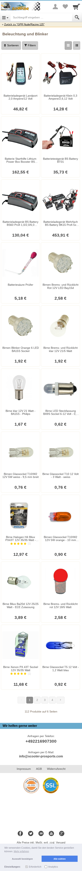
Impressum (24, 768)
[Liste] (76, 45)
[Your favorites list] (65, 6)
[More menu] (55, 6)
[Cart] (76, 6)
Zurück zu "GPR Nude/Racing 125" (24, 24)
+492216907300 (41, 741)
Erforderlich (35, 866)
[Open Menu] (5, 17)
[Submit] (77, 17)
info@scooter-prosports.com (41, 756)
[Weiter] (60, 700)
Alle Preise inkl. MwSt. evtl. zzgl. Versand (41, 842)
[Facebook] (20, 833)
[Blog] (41, 833)
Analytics (53, 866)
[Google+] (62, 833)
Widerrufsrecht (56, 768)
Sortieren (12, 45)
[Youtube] (51, 833)
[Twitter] (30, 833)
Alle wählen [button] (60, 859)
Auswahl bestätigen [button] (22, 859)
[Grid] (68, 45)
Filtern (31, 45)
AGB (39, 768)
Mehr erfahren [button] (21, 851)
